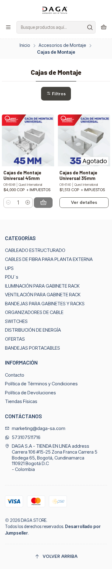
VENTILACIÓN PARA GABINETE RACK (43, 295)
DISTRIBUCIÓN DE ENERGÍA (33, 330)
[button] (56, 93)
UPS (9, 268)
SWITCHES (16, 321)
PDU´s (11, 277)
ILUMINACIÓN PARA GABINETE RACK (42, 286)
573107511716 (26, 437)
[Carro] (103, 27)
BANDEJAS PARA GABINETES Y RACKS (45, 304)
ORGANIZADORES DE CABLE (34, 312)
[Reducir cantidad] (8, 203)
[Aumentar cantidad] (27, 203)
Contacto (14, 375)
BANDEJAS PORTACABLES (32, 348)
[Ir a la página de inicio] (56, 10)
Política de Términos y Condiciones (41, 384)
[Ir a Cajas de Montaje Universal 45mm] (28, 140)
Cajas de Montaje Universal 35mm (78, 175)
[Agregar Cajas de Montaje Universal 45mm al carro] (43, 202)
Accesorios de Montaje (62, 45)
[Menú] (8, 27)
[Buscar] (90, 27)
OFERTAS (15, 339)
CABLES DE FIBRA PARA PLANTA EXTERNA (49, 259)
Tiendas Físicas (21, 401)
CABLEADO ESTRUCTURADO (35, 250)
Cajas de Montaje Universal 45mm (22, 175)
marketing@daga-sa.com (38, 428)
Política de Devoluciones (30, 393)
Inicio (25, 45)
